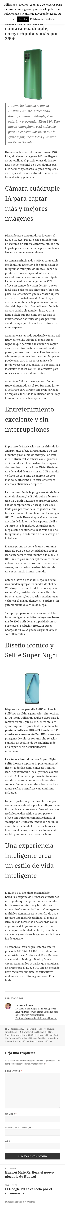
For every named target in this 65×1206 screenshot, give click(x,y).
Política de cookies (42, 19)
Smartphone (11, 1031)
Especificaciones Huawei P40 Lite (21, 1035)
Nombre (11, 1114)
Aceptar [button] (23, 19)
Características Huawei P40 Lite (37, 1031)
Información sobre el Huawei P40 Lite (28, 1038)
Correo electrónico (19, 1127)
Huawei (50, 1028)
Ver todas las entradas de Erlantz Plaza (34, 1018)
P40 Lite (25, 1041)
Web (7, 1141)
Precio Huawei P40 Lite (41, 1041)
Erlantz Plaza (35, 1028)
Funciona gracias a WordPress (20, 1201)
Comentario (13, 1071)
